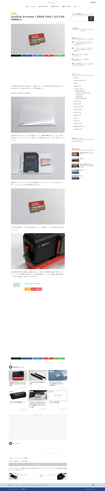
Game (76, 101)
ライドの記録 (31, 6)
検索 (91, 18)
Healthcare (77, 109)
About (75, 77)
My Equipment (80, 98)
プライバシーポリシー (14, 489)
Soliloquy (76, 123)
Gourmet (77, 106)
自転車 (77, 129)
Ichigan (78, 96)
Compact (78, 94)
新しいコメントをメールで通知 (19, 458)
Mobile (77, 112)
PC (76, 120)
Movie (76, 115)
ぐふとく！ (52, 2)
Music (75, 118)
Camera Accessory (81, 92)
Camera (77, 89)
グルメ (77, 6)
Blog (75, 83)
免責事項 (23, 489)
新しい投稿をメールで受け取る (19, 461)
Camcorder (14, 13)
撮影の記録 (56, 6)
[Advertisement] (38, 72)
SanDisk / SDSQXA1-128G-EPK (20, 93)
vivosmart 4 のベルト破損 (80, 54)
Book (76, 86)
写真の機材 (67, 6)
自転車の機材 (44, 6)
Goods (77, 104)
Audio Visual (78, 80)
